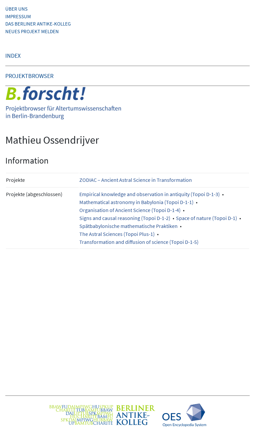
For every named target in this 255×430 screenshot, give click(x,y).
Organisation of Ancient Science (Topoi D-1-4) (130, 210)
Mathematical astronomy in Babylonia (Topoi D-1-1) (136, 202)
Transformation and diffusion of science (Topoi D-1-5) (139, 242)
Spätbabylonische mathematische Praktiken (128, 226)
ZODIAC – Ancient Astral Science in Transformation (135, 180)
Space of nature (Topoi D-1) (206, 218)
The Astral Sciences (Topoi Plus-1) (117, 234)
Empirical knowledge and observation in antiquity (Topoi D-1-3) (149, 194)
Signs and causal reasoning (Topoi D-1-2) (124, 218)
